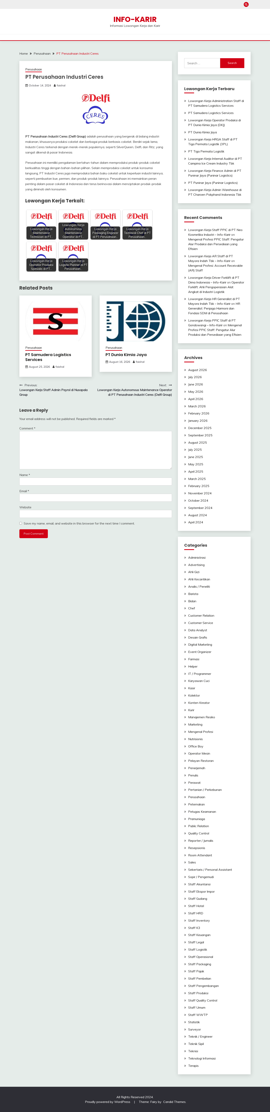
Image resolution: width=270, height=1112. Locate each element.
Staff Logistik (197, 949)
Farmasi (193, 659)
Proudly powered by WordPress (108, 1102)
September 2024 (200, 508)
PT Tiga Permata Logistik (206, 151)
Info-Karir (135, 19)
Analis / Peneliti (199, 586)
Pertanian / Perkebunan (205, 790)
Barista (193, 594)
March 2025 (197, 479)
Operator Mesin (199, 753)
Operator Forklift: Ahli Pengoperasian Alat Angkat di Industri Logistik (216, 287)
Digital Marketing (200, 644)
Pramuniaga (196, 819)
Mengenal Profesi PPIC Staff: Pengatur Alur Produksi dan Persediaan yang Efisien (216, 244)
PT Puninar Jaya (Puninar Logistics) (213, 183)
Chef (191, 608)
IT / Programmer (199, 674)
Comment (27, 428)
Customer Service (200, 623)
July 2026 (195, 377)
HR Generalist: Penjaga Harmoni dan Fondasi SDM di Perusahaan (214, 308)
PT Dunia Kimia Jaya (126, 354)
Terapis (193, 1066)
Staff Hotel (196, 906)
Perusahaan (33, 69)
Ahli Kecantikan (199, 579)
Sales (192, 862)
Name (24, 475)
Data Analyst (197, 630)
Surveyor (194, 1029)
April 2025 (195, 471)
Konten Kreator (199, 703)
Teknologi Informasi (202, 1058)
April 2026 (195, 399)
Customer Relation (201, 615)
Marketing (195, 724)
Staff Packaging (199, 964)
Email (24, 491)
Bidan (192, 601)
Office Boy (195, 746)
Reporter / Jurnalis (200, 841)
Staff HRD (195, 913)
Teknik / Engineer (200, 1036)
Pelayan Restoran (201, 761)
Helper (192, 666)
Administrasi (197, 557)
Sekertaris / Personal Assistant (210, 870)
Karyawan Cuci (199, 681)
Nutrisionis (195, 739)
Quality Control (198, 833)
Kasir (191, 688)
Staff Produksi (198, 993)
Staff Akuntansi (199, 884)
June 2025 (195, 457)
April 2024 (195, 522)
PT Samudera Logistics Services (48, 357)
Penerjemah (196, 768)
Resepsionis (196, 848)
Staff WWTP (198, 1015)
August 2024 (197, 515)
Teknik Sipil (196, 1044)
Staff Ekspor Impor (201, 891)
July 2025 (195, 450)
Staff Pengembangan (203, 986)
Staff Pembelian (199, 978)
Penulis (193, 775)
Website (25, 507)
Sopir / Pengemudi (201, 877)
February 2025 (198, 486)
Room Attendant (200, 855)
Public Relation (198, 826)
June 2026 (195, 384)
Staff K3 (194, 928)
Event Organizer (199, 652)
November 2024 (200, 493)
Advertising (196, 565)
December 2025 (199, 428)
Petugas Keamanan (202, 812)
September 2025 (200, 435)
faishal (61, 85)
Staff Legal (196, 942)
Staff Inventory (199, 920)
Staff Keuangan (199, 935)
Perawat (194, 783)
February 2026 (198, 413)
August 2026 (197, 370)
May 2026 (195, 392)
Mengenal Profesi (200, 732)
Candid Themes (174, 1102)
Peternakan (196, 804)
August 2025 (197, 442)
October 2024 (198, 500)
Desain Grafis (197, 637)
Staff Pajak (196, 971)
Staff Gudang (197, 899)
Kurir (191, 710)
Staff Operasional (200, 957)
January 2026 (198, 421)
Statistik (194, 1022)
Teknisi (193, 1051)
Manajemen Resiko (201, 717)
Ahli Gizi (193, 572)
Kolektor (194, 695)
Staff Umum (196, 1007)
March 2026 (197, 406)
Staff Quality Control (202, 1000)
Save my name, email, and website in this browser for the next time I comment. (79, 523)
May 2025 (195, 464)
